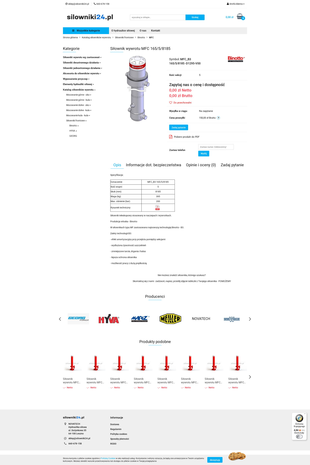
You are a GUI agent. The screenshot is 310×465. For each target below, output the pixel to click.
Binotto (73, 125)
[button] (116, 418)
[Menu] (305, 414)
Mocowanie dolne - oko (78, 105)
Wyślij (204, 153)
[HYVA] (109, 319)
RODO (113, 443)
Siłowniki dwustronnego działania (81, 62)
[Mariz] (139, 319)
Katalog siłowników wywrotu (78, 89)
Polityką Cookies (108, 458)
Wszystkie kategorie (88, 30)
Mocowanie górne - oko (78, 94)
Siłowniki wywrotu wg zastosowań (81, 57)
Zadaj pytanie (179, 127)
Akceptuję (215, 460)
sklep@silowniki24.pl (79, 438)
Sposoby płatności (119, 439)
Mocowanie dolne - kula (78, 110)
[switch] (299, 437)
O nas (143, 30)
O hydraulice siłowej (123, 30)
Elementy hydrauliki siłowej (78, 84)
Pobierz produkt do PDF (186, 136)
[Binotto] (236, 59)
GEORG (73, 136)
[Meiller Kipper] (170, 319)
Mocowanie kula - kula (77, 115)
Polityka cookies (118, 434)
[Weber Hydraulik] (231, 319)
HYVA (72, 130)
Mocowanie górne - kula (78, 100)
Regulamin (115, 429)
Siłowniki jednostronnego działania (82, 68)
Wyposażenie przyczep (75, 78)
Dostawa (114, 424)
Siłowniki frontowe (75, 120)
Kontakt (155, 30)
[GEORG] (78, 319)
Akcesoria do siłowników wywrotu (81, 73)
